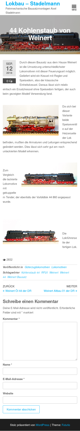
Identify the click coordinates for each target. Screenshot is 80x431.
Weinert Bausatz (17, 277)
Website (8, 393)
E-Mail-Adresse (14, 379)
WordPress (42, 425)
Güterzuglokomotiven (37, 267)
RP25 (44, 272)
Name (7, 364)
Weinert (53, 272)
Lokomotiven (59, 267)
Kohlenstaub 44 (30, 272)
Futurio (66, 425)
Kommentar (11, 319)
